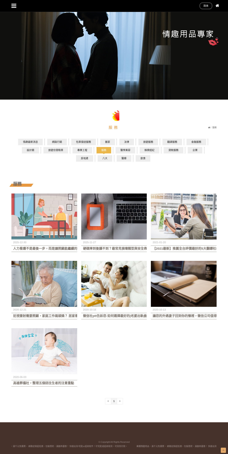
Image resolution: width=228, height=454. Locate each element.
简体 (205, 5)
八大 (104, 158)
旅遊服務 (148, 141)
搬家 (107, 141)
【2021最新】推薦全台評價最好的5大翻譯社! (184, 248)
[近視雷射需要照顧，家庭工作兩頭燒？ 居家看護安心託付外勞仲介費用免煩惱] (44, 284)
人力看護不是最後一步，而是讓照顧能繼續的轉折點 (44, 248)
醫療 (123, 158)
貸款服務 (173, 150)
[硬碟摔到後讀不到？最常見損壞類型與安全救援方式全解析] (114, 216)
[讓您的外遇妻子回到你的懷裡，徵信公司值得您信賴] (184, 284)
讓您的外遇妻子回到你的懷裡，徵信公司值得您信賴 (184, 316)
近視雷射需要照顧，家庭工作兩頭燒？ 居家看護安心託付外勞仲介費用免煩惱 (44, 316)
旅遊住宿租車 (55, 150)
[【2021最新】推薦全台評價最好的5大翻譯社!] (184, 216)
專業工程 (82, 150)
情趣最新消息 (30, 141)
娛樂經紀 (149, 150)
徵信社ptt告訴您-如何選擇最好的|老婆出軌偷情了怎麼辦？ (114, 316)
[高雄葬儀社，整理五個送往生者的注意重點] (44, 351)
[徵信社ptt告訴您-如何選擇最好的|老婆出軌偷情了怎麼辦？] (114, 284)
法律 (126, 141)
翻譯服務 (172, 141)
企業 (195, 150)
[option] (114, 50)
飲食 (143, 158)
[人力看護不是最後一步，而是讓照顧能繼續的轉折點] (44, 216)
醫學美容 (125, 150)
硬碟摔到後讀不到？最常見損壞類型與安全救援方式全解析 (114, 248)
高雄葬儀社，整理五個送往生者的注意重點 (43, 383)
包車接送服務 (83, 141)
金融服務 (196, 141)
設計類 (30, 150)
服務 (103, 150)
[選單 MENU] (13, 6)
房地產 (84, 158)
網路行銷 (57, 141)
